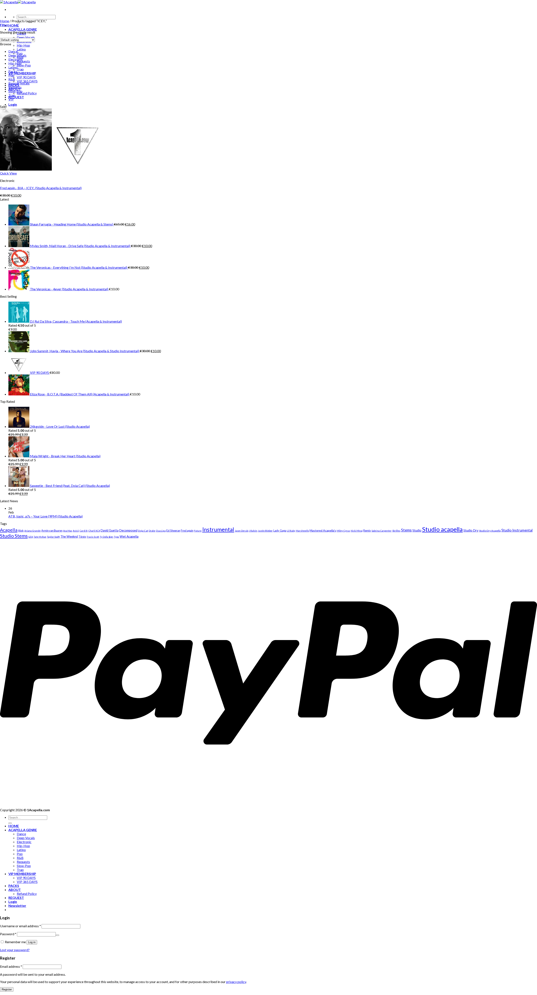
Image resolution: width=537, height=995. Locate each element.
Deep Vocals (26, 37)
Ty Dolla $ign (106, 536)
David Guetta (110, 530)
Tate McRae (40, 536)
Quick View (8, 173)
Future (198, 530)
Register (7, 989)
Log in (31, 942)
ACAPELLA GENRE (22, 29)
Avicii (76, 530)
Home (4, 21)
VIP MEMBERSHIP (22, 73)
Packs (12, 71)
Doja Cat (143, 530)
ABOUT (14, 890)
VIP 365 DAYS (27, 882)
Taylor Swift (53, 536)
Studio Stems (14, 536)
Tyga (116, 536)
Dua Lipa (161, 530)
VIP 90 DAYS (26, 77)
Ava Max (67, 530)
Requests (23, 61)
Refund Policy (27, 93)
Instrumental (218, 529)
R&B (11, 79)
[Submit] (10, 823)
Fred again (187, 530)
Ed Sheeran (173, 530)
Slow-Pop (24, 65)
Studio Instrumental (517, 530)
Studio (416, 530)
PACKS (13, 886)
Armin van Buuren (52, 530)
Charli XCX (94, 530)
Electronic (15, 59)
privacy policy (236, 982)
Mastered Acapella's (323, 530)
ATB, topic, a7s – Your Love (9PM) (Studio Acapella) (45, 516)
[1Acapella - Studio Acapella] (18, 2)
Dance (13, 51)
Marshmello (302, 530)
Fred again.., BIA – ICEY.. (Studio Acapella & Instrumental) (41, 188)
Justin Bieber (265, 530)
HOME (13, 25)
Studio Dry (470, 530)
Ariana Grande (32, 530)
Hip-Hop (23, 45)
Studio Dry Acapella (490, 530)
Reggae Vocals (19, 83)
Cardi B (84, 530)
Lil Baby (291, 530)
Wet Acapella (129, 536)
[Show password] (57, 935)
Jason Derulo (241, 530)
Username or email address (20, 926)
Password (8, 934)
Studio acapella (442, 529)
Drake (152, 530)
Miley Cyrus (343, 530)
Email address (11, 966)
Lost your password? (15, 950)
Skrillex (396, 530)
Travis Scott (93, 536)
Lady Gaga (279, 530)
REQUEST (16, 97)
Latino (21, 49)
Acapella (8, 530)
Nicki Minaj (357, 530)
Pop (11, 75)
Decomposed (128, 530)
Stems (406, 530)
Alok (21, 530)
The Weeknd (69, 536)
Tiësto (82, 536)
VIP (11, 99)
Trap (20, 69)
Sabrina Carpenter (381, 530)
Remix (367, 530)
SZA (30, 536)
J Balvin (253, 530)
